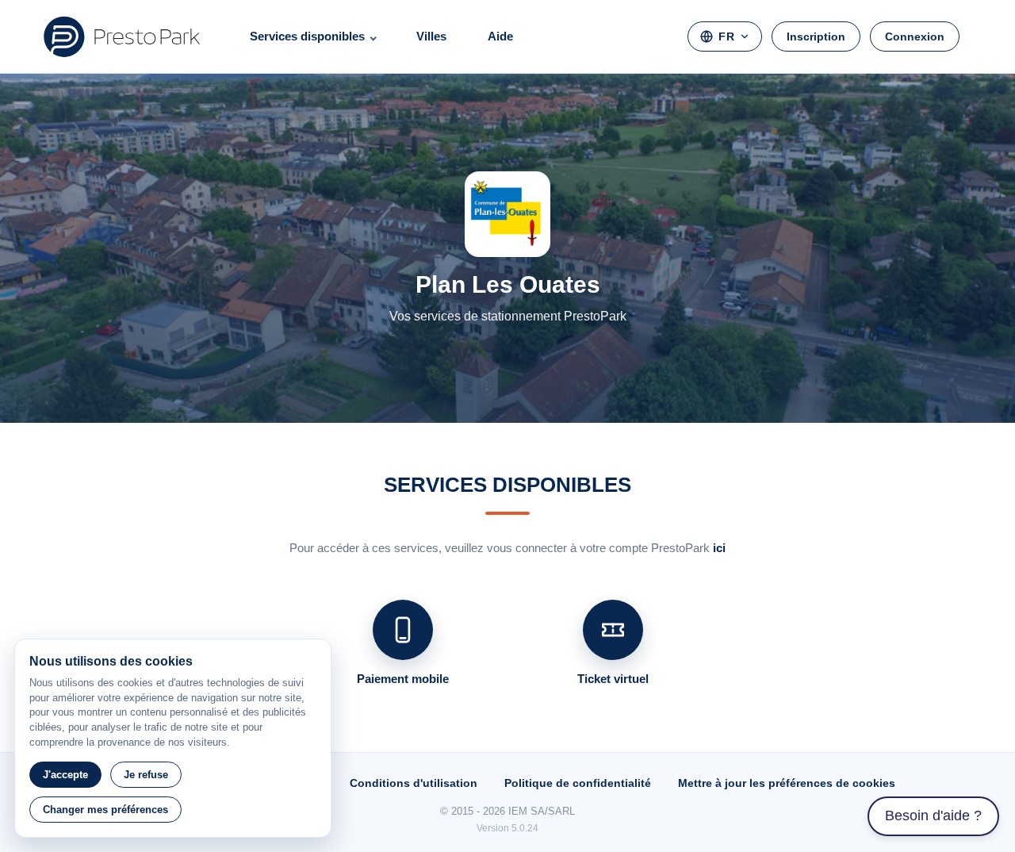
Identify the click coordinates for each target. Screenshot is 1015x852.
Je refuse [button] (146, 775)
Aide (500, 36)
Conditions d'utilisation (413, 783)
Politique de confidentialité (577, 783)
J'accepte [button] (65, 775)
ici (719, 548)
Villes (431, 36)
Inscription (816, 36)
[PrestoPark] (122, 36)
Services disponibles (307, 36)
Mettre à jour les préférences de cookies (786, 783)
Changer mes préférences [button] (105, 810)
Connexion (914, 36)
